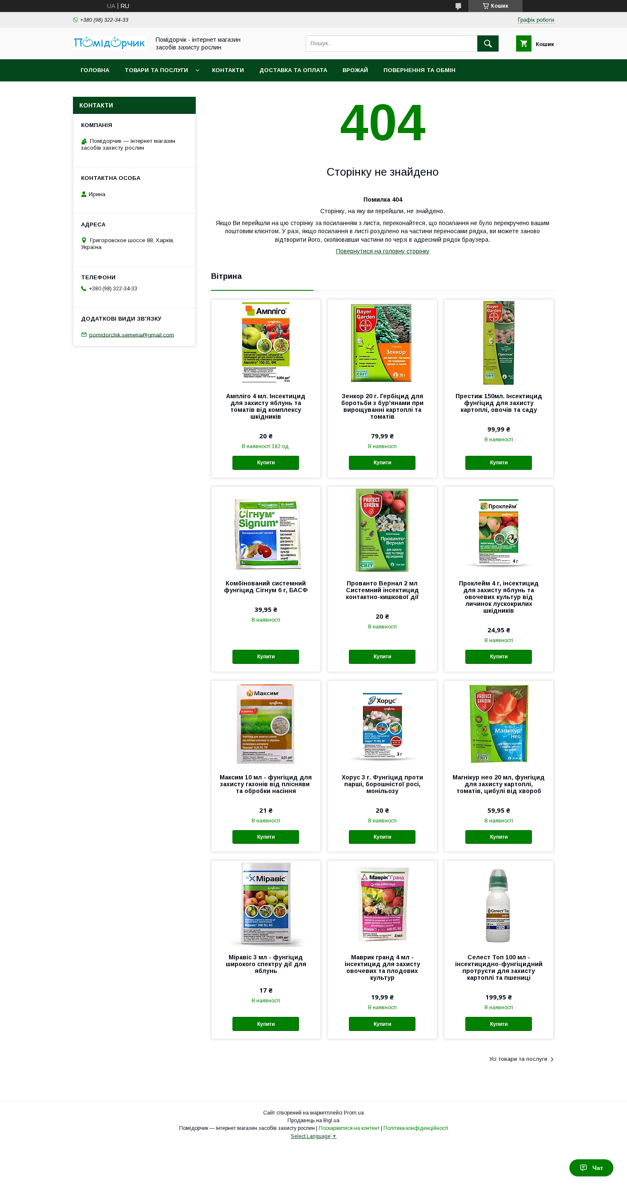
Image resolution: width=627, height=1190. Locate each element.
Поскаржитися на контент (349, 1128)
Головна (95, 70)
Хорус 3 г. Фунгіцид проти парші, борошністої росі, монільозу (382, 784)
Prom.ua (354, 1113)
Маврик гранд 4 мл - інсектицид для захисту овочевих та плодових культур (382, 967)
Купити (266, 463)
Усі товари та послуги (518, 1059)
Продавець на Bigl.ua (313, 1120)
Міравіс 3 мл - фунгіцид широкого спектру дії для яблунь (266, 964)
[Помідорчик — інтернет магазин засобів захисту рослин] (109, 47)
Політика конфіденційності (415, 1128)
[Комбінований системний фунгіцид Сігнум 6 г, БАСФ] (266, 529)
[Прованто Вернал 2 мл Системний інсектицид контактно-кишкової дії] (382, 529)
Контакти (228, 70)
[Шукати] (488, 43)
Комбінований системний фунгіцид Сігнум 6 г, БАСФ (266, 587)
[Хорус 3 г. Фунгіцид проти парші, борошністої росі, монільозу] (382, 723)
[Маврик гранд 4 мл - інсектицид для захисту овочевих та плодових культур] (382, 903)
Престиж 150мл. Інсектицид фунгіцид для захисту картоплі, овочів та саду (499, 403)
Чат (597, 1167)
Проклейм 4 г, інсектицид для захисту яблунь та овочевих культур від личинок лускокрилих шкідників (499, 597)
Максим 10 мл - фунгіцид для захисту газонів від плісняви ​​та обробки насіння (266, 784)
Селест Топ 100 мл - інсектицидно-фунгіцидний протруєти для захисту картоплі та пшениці (499, 967)
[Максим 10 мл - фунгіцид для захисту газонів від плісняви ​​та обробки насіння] (266, 723)
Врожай (355, 70)
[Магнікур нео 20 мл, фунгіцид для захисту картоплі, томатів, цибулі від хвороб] (498, 723)
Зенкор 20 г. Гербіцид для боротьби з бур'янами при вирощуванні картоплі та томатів (382, 406)
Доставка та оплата (293, 70)
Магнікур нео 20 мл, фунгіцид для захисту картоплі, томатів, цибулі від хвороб (499, 784)
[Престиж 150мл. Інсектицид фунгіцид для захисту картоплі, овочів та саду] (498, 342)
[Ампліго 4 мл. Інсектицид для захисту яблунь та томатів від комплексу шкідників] (266, 342)
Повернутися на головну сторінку (383, 251)
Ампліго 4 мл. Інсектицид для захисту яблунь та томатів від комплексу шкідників (265, 406)
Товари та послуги (156, 70)
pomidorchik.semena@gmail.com (131, 334)
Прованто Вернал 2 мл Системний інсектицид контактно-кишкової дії (382, 590)
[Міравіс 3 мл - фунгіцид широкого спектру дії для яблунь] (266, 903)
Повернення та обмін (419, 70)
